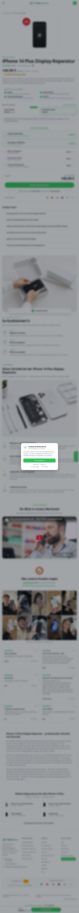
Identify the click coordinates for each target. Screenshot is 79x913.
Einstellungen (44, 466)
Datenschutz (36, 464)
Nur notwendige (35, 466)
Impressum (43, 464)
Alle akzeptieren (39, 460)
